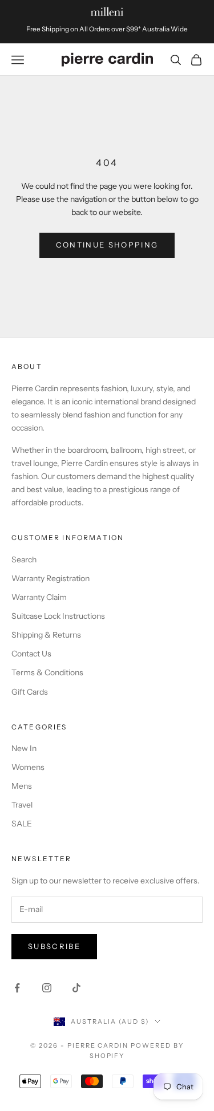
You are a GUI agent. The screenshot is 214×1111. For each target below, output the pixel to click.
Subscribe (54, 946)
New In (24, 748)
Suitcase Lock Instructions (58, 616)
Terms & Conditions (47, 672)
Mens (21, 786)
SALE (21, 823)
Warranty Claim (39, 597)
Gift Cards (29, 692)
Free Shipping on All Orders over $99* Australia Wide (107, 29)
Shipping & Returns (46, 635)
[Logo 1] (107, 11)
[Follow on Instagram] (47, 988)
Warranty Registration (50, 578)
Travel (22, 805)
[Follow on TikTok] (76, 988)
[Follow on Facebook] (17, 988)
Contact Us (31, 653)
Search (24, 559)
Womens (28, 767)
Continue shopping (107, 244)
